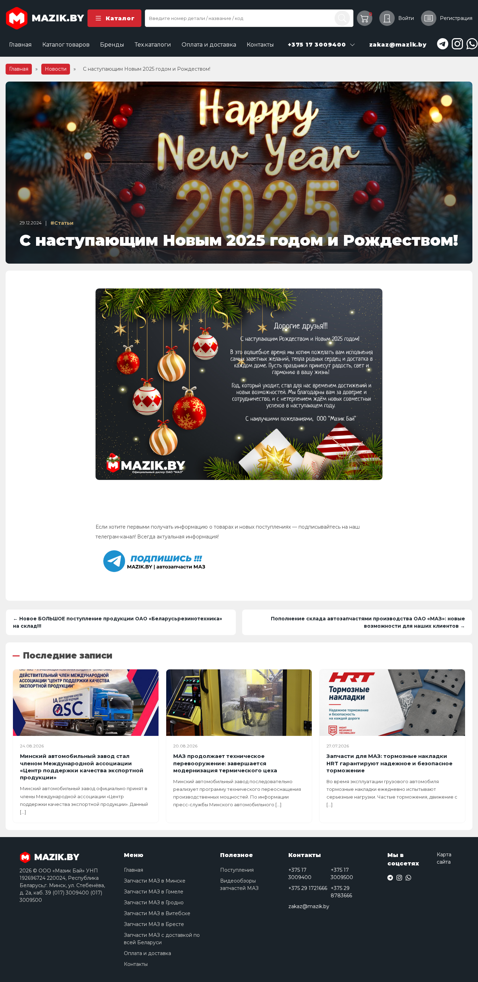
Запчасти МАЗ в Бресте (154, 924)
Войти (406, 18)
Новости (55, 69)
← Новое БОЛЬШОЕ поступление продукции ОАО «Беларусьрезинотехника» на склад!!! (117, 622)
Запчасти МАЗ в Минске (154, 881)
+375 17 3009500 (342, 873)
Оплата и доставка (209, 44)
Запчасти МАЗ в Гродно (154, 902)
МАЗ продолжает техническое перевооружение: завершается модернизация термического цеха (225, 763)
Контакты (260, 44)
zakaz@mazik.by (308, 906)
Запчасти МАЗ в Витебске (157, 913)
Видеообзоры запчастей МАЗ (239, 884)
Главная (20, 44)
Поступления (237, 870)
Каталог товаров (66, 44)
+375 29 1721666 (307, 888)
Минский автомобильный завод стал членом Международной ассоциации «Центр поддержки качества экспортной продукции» (81, 767)
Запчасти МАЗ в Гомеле (153, 892)
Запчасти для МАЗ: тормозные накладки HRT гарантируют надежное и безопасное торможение (389, 763)
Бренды (112, 44)
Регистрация (456, 18)
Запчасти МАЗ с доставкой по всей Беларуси (162, 939)
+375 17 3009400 (299, 873)
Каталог (120, 18)
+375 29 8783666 (341, 892)
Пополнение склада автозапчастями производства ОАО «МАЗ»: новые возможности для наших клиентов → (368, 622)
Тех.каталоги (153, 44)
